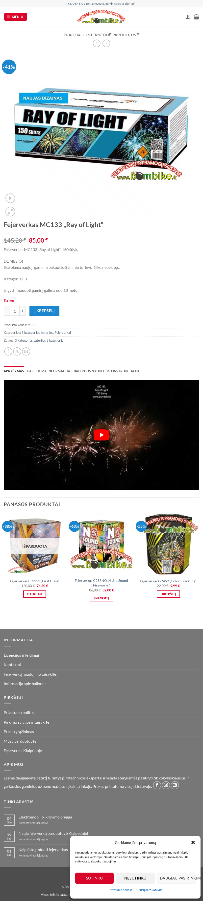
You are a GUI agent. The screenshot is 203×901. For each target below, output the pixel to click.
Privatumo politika (120, 890)
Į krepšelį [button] (101, 598)
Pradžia (72, 34)
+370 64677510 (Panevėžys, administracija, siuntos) (101, 3)
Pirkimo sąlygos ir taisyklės (27, 722)
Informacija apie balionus (25, 683)
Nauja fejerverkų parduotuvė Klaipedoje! (53, 833)
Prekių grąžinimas (19, 731)
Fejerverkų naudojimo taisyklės (30, 674)
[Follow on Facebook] (157, 785)
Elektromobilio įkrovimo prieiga (45, 817)
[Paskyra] (187, 16)
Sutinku (94, 878)
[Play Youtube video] (101, 435)
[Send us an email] (175, 785)
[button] (193, 842)
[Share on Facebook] (8, 351)
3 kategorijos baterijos (37, 333)
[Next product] (97, 43)
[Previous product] (106, 43)
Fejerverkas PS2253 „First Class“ (34, 581)
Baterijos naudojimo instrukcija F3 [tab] (106, 371)
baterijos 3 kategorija (48, 340)
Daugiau (34, 594)
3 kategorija (23, 340)
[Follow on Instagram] (166, 785)
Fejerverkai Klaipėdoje (23, 750)
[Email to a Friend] (26, 351)
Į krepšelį (44, 310)
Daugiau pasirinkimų (178, 878)
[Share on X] (17, 351)
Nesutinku (135, 878)
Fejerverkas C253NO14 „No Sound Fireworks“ (101, 582)
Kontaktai (12, 664)
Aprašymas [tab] (14, 371)
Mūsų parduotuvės (149, 890)
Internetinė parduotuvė (112, 34)
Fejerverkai (63, 333)
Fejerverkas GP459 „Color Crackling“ (168, 581)
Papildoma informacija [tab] (48, 371)
